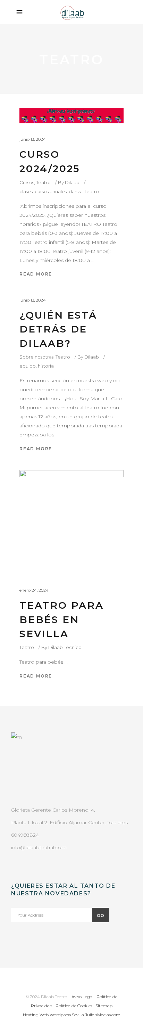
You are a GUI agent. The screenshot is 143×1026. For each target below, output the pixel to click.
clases (26, 191)
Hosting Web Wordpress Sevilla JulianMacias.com (71, 1014)
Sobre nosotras (36, 357)
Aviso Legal (82, 996)
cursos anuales (51, 191)
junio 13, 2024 (32, 139)
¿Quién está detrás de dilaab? (58, 329)
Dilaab (72, 182)
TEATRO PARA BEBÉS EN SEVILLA (61, 619)
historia (46, 366)
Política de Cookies (74, 1005)
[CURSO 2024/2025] (71, 115)
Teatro (43, 182)
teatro (92, 191)
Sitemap (103, 1005)
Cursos (26, 182)
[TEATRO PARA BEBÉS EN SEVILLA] (71, 522)
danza (76, 191)
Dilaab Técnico (65, 647)
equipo (27, 366)
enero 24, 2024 (34, 590)
